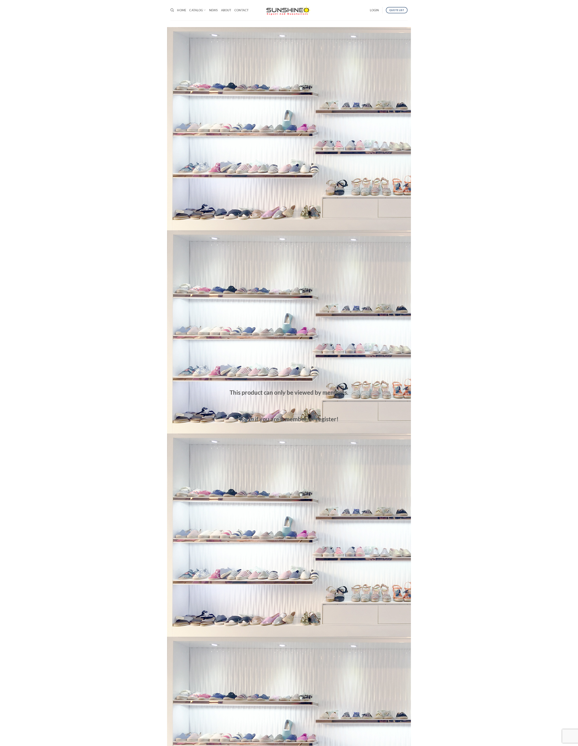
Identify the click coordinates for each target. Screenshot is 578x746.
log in (247, 419)
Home (181, 10)
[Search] (172, 10)
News (213, 10)
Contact (241, 10)
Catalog (196, 10)
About (226, 10)
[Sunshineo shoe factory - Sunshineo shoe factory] (289, 10)
